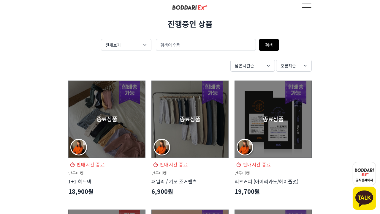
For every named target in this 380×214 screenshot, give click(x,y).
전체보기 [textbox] (113, 45)
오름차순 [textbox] (288, 66)
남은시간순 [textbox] (244, 66)
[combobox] (126, 45)
